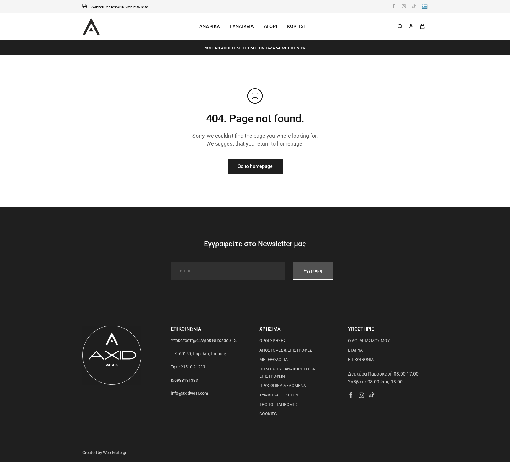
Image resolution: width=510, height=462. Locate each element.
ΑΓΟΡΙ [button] (270, 26)
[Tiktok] (372, 396)
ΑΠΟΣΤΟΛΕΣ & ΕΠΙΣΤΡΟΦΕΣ (285, 350)
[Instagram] (361, 396)
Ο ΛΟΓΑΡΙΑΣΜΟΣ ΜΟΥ (369, 340)
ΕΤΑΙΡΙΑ (355, 350)
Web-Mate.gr (115, 452)
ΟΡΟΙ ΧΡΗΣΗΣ (272, 340)
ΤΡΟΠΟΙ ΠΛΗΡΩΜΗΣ (278, 404)
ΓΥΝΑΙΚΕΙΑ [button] (242, 26)
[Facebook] (351, 395)
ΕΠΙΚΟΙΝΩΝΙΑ (361, 359)
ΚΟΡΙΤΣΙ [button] (296, 26)
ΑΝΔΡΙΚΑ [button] (209, 26)
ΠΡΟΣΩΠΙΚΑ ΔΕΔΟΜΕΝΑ (282, 385)
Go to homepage (255, 166)
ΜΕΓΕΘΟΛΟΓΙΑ (273, 359)
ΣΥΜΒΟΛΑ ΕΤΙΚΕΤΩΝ (278, 395)
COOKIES (268, 414)
